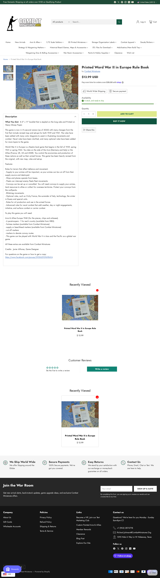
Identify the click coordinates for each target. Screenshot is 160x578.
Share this (90, 129)
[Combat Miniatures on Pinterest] (122, 2)
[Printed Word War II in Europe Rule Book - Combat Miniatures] (47, 87)
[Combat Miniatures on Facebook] (115, 2)
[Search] (119, 22)
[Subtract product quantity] (84, 114)
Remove (97, 290)
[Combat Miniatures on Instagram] (125, 2)
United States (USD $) (147, 2)
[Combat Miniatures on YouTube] (132, 2)
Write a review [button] (102, 369)
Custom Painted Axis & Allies (88, 524)
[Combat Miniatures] (25, 22)
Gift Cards (7, 521)
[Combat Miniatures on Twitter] (118, 2)
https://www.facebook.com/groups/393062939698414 (29, 257)
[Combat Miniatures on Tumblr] (129, 2)
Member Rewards (83, 529)
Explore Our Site (83, 543)
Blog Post (80, 538)
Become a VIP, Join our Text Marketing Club (88, 519)
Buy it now (119, 121)
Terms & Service (46, 530)
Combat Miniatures (92, 71)
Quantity (85, 108)
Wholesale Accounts (11, 526)
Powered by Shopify (42, 571)
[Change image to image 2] (8, 77)
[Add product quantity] (93, 114)
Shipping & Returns (48, 526)
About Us (7, 517)
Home (5, 59)
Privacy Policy (46, 517)
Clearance (80, 534)
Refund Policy (46, 521)
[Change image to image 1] (8, 68)
